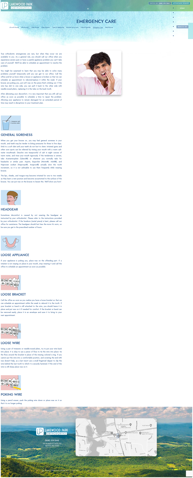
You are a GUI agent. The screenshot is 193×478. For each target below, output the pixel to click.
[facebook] (191, 25)
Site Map (75, 470)
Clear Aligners (45, 27)
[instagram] (191, 33)
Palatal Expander (86, 27)
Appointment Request (181, 3)
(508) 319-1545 (164, 3)
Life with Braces (14, 27)
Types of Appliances (58, 27)
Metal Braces (109, 27)
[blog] (191, 36)
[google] (191, 29)
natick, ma (154, 3)
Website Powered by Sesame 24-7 (57, 470)
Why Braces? (25, 27)
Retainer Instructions (72, 27)
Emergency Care (98, 27)
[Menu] (88, 8)
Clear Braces (35, 27)
